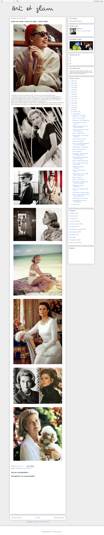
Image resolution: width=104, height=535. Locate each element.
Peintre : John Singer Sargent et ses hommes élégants (80, 144)
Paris (71, 237)
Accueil (38, 517)
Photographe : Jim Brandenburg (80, 120)
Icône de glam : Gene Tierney (80, 198)
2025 (72, 83)
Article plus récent (16, 517)
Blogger (60, 531)
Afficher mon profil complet (84, 30)
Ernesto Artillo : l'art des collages (80, 192)
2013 (72, 109)
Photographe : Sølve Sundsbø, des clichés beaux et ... (80, 154)
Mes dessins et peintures (76, 229)
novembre (75, 113)
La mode (72, 218)
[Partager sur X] (30, 466)
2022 (72, 89)
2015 (72, 105)
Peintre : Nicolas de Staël (78, 139)
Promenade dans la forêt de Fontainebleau (79, 201)
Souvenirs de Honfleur (78, 141)
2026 (72, 81)
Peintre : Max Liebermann (79, 149)
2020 (72, 94)
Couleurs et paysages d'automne (78, 167)
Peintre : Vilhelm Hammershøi (80, 160)
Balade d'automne (77, 177)
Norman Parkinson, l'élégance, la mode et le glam (80, 157)
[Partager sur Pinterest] (33, 466)
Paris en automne (77, 151)
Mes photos (73, 234)
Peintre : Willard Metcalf (78, 133)
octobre (75, 204)
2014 (72, 107)
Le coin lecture (73, 221)
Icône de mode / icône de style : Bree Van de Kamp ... (80, 174)
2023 (72, 87)
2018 (72, 98)
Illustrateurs (73, 213)
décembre (75, 111)
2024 (72, 85)
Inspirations (73, 216)
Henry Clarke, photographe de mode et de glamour (80, 182)
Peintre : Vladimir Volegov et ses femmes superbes (80, 195)
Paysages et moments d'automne (78, 186)
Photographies (19, 468)
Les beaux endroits (74, 224)
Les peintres (73, 226)
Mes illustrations (74, 232)
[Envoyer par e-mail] (27, 466)
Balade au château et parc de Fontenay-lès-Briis (80, 126)
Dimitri (80, 28)
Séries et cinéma (27, 468)
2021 (72, 92)
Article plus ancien (59, 517)
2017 (72, 101)
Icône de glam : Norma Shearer (80, 147)
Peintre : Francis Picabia (78, 118)
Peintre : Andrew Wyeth (78, 179)
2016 (72, 103)
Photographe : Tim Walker (79, 115)
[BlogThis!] (28, 466)
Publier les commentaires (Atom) (41, 521)
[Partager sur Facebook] (32, 466)
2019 (72, 96)
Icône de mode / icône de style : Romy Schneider (80, 130)
